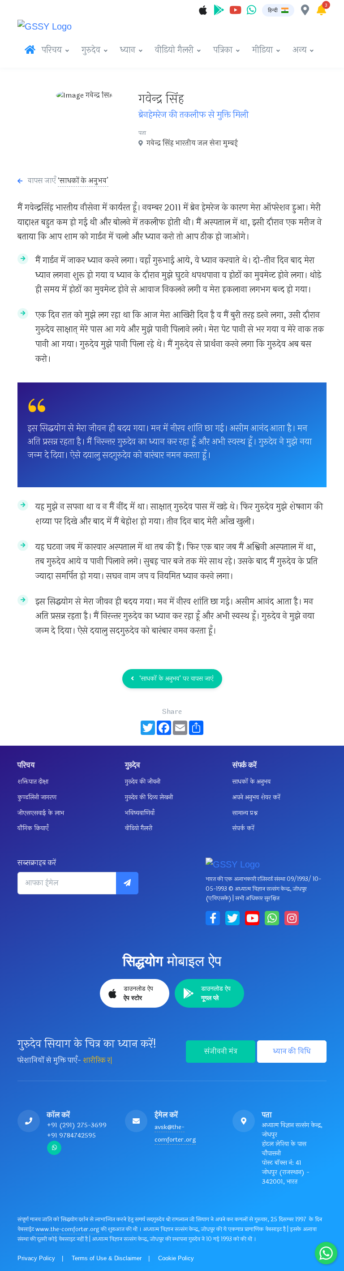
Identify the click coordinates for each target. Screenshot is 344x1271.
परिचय (52, 50)
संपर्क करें (243, 828)
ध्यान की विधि (292, 1051)
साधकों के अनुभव (251, 781)
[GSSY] (51, 24)
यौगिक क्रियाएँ (33, 828)
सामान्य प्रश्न (245, 813)
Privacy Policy (36, 1258)
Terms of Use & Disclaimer (107, 1258)
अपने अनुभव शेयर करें (256, 797)
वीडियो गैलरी (174, 50)
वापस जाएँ (42, 180)
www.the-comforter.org (67, 1229)
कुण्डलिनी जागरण (36, 797)
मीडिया (262, 50)
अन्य (299, 50)
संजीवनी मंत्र (220, 1051)
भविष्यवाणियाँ (140, 813)
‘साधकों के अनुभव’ (83, 180)
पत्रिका (222, 50)
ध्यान (127, 50)
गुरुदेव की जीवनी (142, 781)
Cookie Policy (176, 1258)
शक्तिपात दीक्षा (32, 781)
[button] (278, 10)
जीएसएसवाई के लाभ (40, 813)
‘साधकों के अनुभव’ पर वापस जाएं (176, 678)
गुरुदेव (91, 50)
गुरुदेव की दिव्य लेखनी (149, 797)
